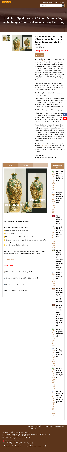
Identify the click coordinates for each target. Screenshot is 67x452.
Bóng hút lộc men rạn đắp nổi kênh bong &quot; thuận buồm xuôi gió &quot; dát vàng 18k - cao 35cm (59, 315)
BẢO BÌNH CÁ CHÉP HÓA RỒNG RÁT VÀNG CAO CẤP (59, 176)
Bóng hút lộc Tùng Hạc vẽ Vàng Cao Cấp (59, 352)
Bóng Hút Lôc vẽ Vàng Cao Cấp (59, 275)
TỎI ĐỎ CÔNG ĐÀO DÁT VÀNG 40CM (59, 219)
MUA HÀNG (39, 55)
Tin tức (56, 2)
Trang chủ (45, 2)
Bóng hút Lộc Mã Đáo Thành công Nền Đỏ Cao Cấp (59, 197)
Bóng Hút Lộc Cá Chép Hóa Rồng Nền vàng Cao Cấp (59, 373)
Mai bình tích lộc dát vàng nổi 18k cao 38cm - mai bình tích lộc (59, 397)
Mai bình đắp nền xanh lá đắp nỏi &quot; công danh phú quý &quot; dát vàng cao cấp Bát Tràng (59, 259)
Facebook (30, 426)
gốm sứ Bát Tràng (40, 61)
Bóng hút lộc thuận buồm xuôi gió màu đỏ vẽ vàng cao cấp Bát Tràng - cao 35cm (59, 295)
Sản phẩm (51, 2)
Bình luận (25, 165)
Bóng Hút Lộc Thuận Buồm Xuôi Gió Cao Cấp (59, 333)
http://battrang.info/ (9, 259)
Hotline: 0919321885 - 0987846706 (45, 157)
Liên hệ (33, 428)
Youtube (37, 426)
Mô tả (10, 165)
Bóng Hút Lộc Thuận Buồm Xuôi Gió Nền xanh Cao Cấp (59, 231)
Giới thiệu (61, 2)
